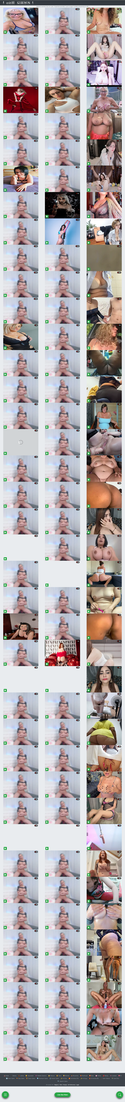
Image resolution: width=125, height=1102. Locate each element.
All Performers (71, 1084)
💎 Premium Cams (42, 1078)
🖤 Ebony (13, 1075)
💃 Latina (21, 1075)
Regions (56, 1084)
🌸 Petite (98, 1075)
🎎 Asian (6, 1075)
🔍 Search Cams (62, 1081)
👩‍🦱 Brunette (74, 1075)
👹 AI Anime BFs (94, 1078)
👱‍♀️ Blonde (66, 1075)
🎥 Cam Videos (105, 1078)
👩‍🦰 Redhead (83, 1075)
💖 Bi (119, 1075)
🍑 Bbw (91, 1075)
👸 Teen (58, 1075)
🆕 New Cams (10, 1078)
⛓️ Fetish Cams (54, 1078)
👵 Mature (51, 1075)
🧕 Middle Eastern (40, 1075)
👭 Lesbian (113, 1075)
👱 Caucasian (29, 1075)
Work (61, 1084)
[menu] (5, 1094)
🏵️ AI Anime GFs (74, 1078)
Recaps (65, 1084)
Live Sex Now (62, 1095)
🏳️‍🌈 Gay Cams (20, 1078)
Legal (77, 1084)
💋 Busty (105, 1075)
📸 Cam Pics (115, 1078)
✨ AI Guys (84, 1078)
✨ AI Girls (64, 1078)
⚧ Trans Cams (30, 1078)
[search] (119, 1094)
